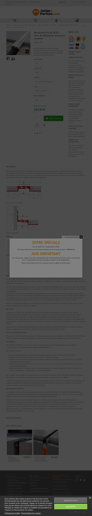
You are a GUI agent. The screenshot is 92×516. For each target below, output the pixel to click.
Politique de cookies (12, 513)
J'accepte (71, 506)
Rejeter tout (71, 500)
